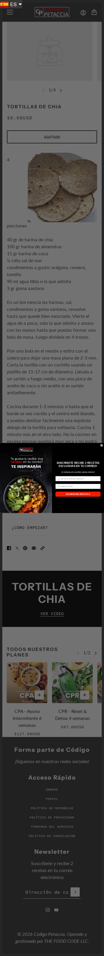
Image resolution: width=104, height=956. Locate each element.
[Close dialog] (101, 445)
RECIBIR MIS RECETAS (78, 494)
